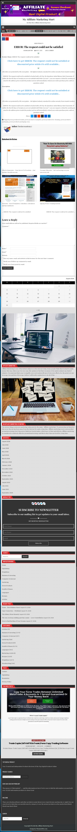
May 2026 (5, 451)
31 (7, 305)
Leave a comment (49, 50)
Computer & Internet (9, 579)
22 (59, 297)
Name (4, 248)
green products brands (16, 119)
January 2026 (6, 465)
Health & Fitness (7, 589)
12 (27, 294)
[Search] (74, 27)
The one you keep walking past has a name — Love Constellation (22, 618)
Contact (4, 671)
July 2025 (5, 486)
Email (4, 252)
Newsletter (5, 678)
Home (4, 565)
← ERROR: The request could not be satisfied (16, 212)
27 (38, 301)
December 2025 (7, 469)
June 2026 (5, 448)
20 (38, 297)
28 (49, 301)
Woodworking (6, 663)
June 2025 (5, 489)
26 (27, 301)
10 (7, 294)
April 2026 (5, 455)
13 (38, 294)
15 (59, 294)
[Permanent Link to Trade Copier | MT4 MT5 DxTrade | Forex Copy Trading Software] (38, 713)
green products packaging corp (19, 122)
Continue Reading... (38, 754)
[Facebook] (71, 27)
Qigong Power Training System (50, 203)
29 (59, 301)
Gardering (5, 582)
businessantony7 (28, 50)
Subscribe (38, 543)
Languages (5, 592)
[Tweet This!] (32, 116)
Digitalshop (5, 568)
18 (17, 297)
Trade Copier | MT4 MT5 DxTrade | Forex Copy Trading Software (38, 743)
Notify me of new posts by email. (14, 264)
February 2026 (7, 462)
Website (4, 255)
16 (69, 294)
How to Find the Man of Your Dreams (14, 621)
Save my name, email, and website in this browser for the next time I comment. (29, 258)
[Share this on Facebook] (35, 116)
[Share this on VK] (42, 116)
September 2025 (7, 479)
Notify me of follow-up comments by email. (17, 261)
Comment (5, 226)
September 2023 (7, 493)
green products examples (33, 119)
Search (24, 777)
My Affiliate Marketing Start (38, 19)
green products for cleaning (51, 119)
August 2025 (6, 482)
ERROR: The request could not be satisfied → (60, 212)
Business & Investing (9, 575)
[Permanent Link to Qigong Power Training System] (57, 188)
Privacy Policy (6, 682)
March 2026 (6, 458)
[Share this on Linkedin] (49, 116)
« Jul (38, 310)
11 (17, 294)
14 (48, 294)
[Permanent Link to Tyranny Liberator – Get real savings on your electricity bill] (57, 155)
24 (7, 301)
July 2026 (5, 445)
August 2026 (6, 441)
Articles (4, 599)
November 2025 (7, 472)
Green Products (38, 43)
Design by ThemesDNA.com (38, 829)
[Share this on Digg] (45, 116)
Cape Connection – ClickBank (11, 611)
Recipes (4, 596)
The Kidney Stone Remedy (10, 614)
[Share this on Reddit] (38, 116)
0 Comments (48, 746)
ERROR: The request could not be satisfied (38, 47)
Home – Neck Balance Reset (11, 607)
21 (48, 297)
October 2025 (6, 475)
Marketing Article (8, 653)
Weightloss (5, 572)
